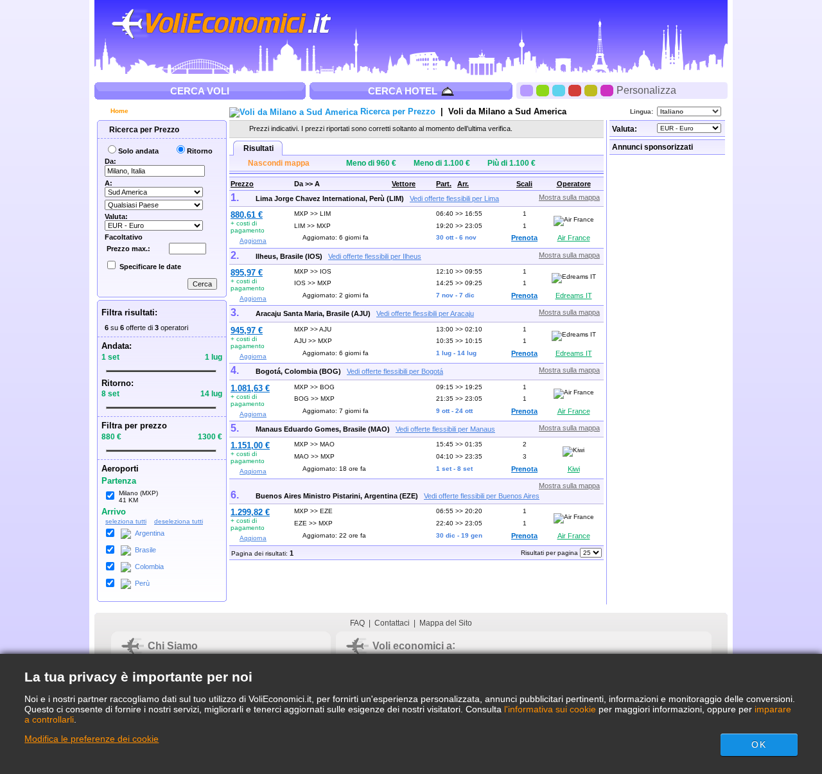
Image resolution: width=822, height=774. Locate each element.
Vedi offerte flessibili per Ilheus (374, 256)
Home (118, 110)
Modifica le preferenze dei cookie (91, 739)
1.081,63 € (250, 388)
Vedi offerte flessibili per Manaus (445, 429)
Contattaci (392, 623)
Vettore (403, 184)
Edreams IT (573, 295)
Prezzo (242, 184)
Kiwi (574, 469)
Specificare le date (150, 266)
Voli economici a (412, 645)
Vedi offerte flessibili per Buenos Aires (481, 496)
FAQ (357, 623)
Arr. (463, 184)
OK (758, 744)
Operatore (574, 184)
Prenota (524, 238)
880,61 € (247, 215)
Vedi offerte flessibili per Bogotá (395, 371)
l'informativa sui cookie (550, 709)
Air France (573, 238)
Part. (443, 184)
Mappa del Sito (445, 623)
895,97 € (247, 272)
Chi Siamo (173, 645)
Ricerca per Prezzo (143, 129)
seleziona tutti (125, 521)
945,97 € (247, 330)
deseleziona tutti (178, 521)
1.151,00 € (250, 445)
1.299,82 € (250, 512)
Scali (524, 184)
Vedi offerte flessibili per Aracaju (425, 313)
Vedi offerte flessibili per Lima (454, 198)
